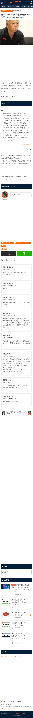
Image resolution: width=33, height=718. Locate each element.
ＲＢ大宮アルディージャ (19, 701)
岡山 (4, 245)
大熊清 (5, 248)
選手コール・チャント (13, 6)
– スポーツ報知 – (25, 144)
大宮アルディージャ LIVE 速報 (11, 656)
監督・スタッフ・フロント (23, 243)
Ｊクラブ (9, 701)
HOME (4, 701)
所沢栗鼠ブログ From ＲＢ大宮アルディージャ (19, 713)
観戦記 (3, 6)
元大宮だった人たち (7, 10)
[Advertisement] (16, 62)
